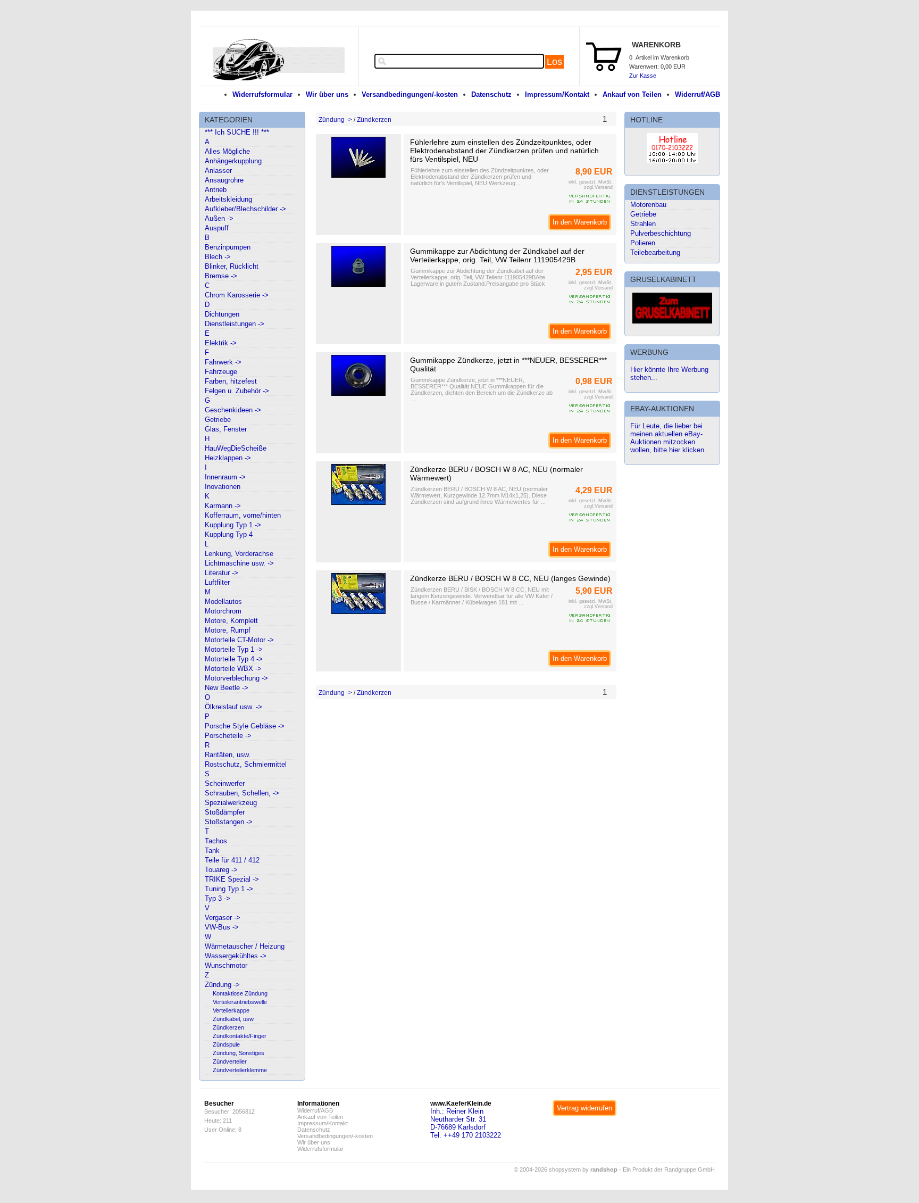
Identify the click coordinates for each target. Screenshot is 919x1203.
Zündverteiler (230, 1061)
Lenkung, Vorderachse (239, 554)
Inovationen (222, 487)
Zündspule (226, 1044)
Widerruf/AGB (697, 94)
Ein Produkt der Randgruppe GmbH (669, 1169)
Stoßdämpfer (225, 812)
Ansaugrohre (224, 180)
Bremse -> (221, 276)
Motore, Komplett (231, 621)
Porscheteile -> (228, 736)
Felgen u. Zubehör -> (237, 391)
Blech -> (218, 257)
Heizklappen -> (228, 458)
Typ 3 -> (217, 898)
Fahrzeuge (221, 372)
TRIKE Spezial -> (232, 879)
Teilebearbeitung (655, 252)
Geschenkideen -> (233, 410)
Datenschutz (491, 94)
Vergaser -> (222, 918)
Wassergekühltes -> (235, 956)
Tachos (216, 841)
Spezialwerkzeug (231, 803)
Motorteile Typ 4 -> (234, 659)
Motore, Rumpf (227, 630)
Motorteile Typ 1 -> (234, 649)
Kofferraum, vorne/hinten (243, 515)
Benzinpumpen (227, 247)
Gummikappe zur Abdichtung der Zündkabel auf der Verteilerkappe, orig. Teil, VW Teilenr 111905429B (497, 255)
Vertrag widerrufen (584, 1108)
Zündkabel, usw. (234, 1019)
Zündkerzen (228, 1027)
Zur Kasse (642, 75)
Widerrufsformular (262, 94)
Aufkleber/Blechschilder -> (245, 209)
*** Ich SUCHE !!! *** (237, 132)
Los (554, 61)
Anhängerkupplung (233, 161)
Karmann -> (223, 506)
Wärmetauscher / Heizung (245, 946)
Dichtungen (222, 314)
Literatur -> (221, 573)
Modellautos (223, 601)
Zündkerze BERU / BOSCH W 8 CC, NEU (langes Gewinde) (510, 578)
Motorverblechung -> (236, 678)
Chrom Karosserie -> (237, 295)
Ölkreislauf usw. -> (233, 707)
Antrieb (216, 190)
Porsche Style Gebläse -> (245, 726)
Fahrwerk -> (223, 362)
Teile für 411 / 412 (232, 860)
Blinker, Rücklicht (231, 266)
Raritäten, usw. (227, 755)
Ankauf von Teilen (632, 94)
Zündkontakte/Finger (239, 1036)
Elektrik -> (221, 343)
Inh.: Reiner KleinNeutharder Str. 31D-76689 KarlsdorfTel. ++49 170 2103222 (465, 1123)
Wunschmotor (226, 965)
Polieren (642, 243)
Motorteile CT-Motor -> (239, 640)
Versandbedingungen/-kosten (410, 94)
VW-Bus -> (222, 927)
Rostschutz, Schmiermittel (246, 764)
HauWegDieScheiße (235, 448)
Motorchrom (223, 611)
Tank (212, 850)
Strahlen (643, 224)
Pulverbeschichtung (660, 233)
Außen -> (219, 218)
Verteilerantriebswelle (240, 1002)
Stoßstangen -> (229, 822)
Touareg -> (221, 870)
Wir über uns (327, 94)
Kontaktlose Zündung (240, 993)
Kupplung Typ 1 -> (233, 525)
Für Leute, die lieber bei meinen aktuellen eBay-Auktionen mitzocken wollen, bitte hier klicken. (668, 438)
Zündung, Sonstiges (238, 1053)
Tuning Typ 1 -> (229, 889)
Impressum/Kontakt (557, 94)
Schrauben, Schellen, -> (242, 793)
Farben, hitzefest (231, 381)
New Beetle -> (226, 688)
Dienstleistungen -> (234, 324)
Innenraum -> (225, 477)
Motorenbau (648, 205)
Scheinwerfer (225, 783)
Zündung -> (222, 985)
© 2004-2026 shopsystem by (565, 1169)
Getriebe (218, 420)
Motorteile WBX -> (233, 669)
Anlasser (218, 171)
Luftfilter (217, 582)
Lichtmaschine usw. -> (239, 563)
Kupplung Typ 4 (229, 534)
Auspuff (217, 228)
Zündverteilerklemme (240, 1070)
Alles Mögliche (227, 151)
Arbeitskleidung (228, 199)
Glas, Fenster (226, 429)
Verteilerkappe (231, 1010)
